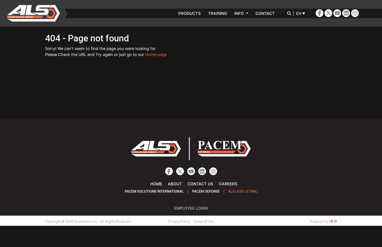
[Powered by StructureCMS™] (335, 221)
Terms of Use (203, 221)
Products (189, 13)
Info (239, 13)
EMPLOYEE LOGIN (191, 208)
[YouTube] (337, 13)
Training (217, 13)
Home (156, 184)
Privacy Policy (179, 221)
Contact (265, 13)
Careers (228, 184)
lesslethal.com (37, 13)
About (175, 184)
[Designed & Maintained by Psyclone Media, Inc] (331, 221)
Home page (156, 54)
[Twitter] (328, 13)
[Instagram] (346, 13)
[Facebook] (319, 13)
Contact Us (200, 184)
